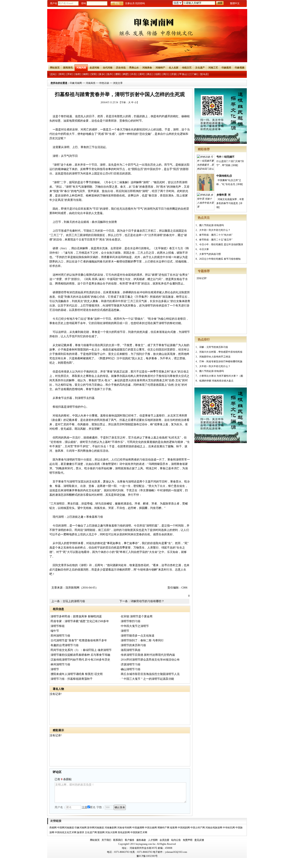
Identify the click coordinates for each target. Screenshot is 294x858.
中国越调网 (138, 827)
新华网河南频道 (95, 827)
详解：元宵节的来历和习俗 (213, 347)
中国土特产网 (197, 827)
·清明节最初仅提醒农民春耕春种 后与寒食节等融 (80, 654)
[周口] (165, 74)
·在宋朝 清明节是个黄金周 (136, 616)
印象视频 (239, 67)
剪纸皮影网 (124, 832)
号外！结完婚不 (225, 156)
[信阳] (157, 74)
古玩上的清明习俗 (74, 601)
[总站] (53, 74)
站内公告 (176, 840)
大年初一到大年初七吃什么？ (214, 230)
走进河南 (94, 67)
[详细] (235, 165)
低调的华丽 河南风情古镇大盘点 (216, 380)
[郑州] (61, 74)
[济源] (173, 74)
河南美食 (147, 67)
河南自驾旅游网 (213, 827)
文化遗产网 (91, 832)
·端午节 (54, 630)
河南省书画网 (124, 827)
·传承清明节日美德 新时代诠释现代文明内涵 (147, 654)
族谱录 (80, 832)
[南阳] (85, 74)
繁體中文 (235, 3)
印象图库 (226, 67)
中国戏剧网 (184, 827)
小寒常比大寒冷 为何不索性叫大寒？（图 (221, 375)
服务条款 (141, 840)
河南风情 (81, 67)
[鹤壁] (125, 74)
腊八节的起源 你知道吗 (211, 225)
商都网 (53, 827)
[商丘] (149, 74)
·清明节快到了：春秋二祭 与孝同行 (142, 640)
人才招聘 (153, 840)
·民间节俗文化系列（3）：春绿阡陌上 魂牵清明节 (81, 650)
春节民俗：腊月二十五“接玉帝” (215, 239)
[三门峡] (193, 74)
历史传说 (121, 67)
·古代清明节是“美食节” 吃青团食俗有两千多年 (78, 640)
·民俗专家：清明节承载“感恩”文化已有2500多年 (79, 621)
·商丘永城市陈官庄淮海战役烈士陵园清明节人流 (150, 674)
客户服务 (129, 840)
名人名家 (173, 67)
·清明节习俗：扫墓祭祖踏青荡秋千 (71, 678)
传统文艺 (187, 67)
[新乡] (101, 74)
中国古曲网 (151, 827)
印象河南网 (76, 83)
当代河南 (107, 67)
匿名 (93, 807)
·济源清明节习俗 (130, 664)
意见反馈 (199, 840)
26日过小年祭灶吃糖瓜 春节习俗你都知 (220, 258)
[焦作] (109, 74)
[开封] (69, 74)
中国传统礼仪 (224, 175)
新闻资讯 (68, 67)
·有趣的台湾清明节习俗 (64, 645)
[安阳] (93, 74)
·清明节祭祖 (57, 626)
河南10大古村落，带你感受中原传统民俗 (220, 351)
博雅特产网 (163, 827)
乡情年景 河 (223, 194)
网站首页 (55, 67)
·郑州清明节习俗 (60, 635)
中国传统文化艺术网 (65, 832)
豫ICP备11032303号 (147, 856)
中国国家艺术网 (138, 832)
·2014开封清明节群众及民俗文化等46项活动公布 (150, 659)
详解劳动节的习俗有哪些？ (147, 601)
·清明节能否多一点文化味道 (137, 635)
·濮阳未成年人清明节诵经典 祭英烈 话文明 (76, 674)
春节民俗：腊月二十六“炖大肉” (215, 234)
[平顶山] (182, 74)
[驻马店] (204, 74)
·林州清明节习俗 (60, 664)
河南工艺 (213, 67)
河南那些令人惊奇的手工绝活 (214, 356)
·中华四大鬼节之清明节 (134, 626)
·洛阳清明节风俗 (130, 650)
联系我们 (118, 840)
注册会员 (130, 3)
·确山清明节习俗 (130, 669)
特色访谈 (104, 83)
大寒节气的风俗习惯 (210, 254)
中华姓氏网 (229, 827)
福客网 (173, 827)
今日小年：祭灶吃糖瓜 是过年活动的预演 (221, 244)
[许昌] (133, 74)
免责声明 (187, 840)
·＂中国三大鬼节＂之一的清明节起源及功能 (147, 678)
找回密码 (140, 3)
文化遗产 (200, 67)
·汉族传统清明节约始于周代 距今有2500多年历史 (80, 659)
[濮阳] (117, 74)
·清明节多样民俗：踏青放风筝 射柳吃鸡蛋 (76, 616)
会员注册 (164, 840)
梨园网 (101, 832)
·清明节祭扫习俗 (130, 621)
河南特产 (160, 67)
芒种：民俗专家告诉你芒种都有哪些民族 (220, 361)
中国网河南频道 (65, 827)
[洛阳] (77, 74)
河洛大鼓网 (111, 832)
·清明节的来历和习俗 (133, 645)
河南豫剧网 (111, 827)
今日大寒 (204, 249)
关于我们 (106, 840)
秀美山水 (134, 67)
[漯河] (141, 74)
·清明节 (124, 630)
